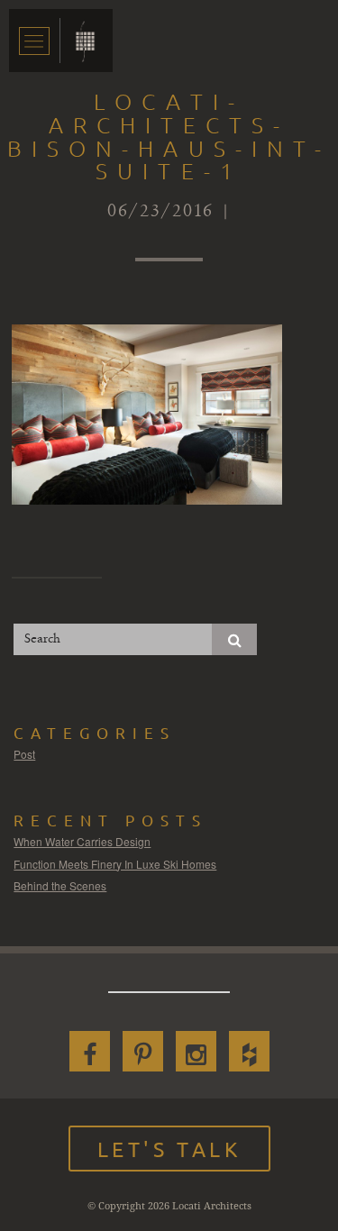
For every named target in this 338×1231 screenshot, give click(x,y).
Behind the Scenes (60, 885)
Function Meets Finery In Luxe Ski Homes (115, 863)
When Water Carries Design (82, 841)
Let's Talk (169, 1148)
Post (24, 753)
